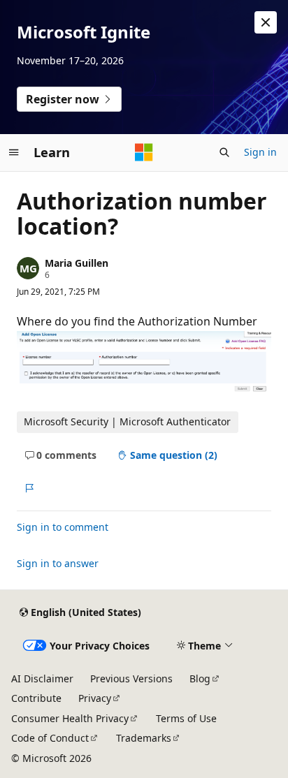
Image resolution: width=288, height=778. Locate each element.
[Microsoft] (144, 152)
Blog (199, 678)
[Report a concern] (29, 488)
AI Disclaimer (42, 678)
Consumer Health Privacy (70, 718)
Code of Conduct (50, 737)
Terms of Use (186, 718)
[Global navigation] (14, 152)
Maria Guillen (76, 263)
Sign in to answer (58, 563)
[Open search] (224, 152)
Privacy (94, 698)
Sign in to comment (62, 527)
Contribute (36, 698)
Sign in (260, 152)
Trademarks (143, 737)
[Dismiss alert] (265, 22)
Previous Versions (131, 678)
